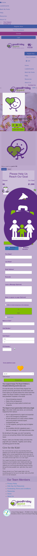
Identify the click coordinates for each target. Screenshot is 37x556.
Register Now (30, 53)
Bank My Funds (30, 72)
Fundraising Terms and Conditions (19, 488)
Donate (4, 169)
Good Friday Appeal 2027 (19, 122)
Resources (28, 79)
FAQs (26, 76)
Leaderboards (29, 69)
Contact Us (7, 24)
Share (9, 169)
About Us (28, 82)
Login (18, 37)
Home (27, 65)
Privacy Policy (12, 483)
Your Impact (7, 22)
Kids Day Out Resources (15, 486)
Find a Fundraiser (31, 57)
